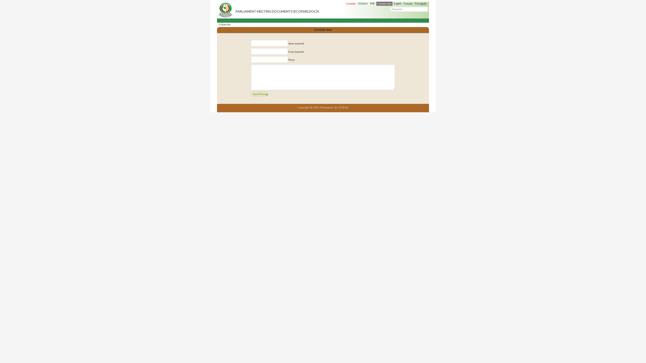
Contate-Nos (384, 3)
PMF (372, 3)
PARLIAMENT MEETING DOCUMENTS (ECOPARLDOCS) (277, 11)
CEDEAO (363, 3)
